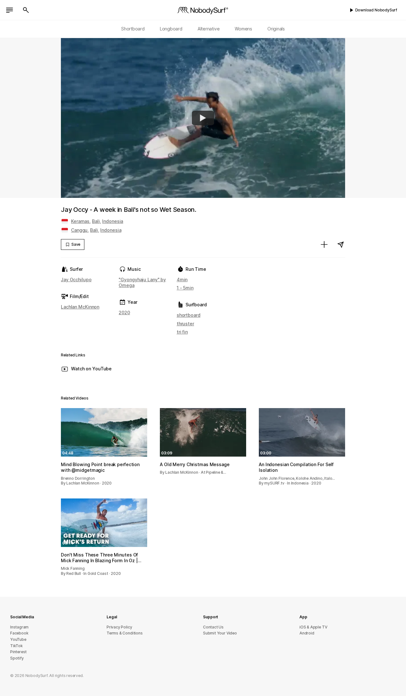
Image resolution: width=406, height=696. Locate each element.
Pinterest (18, 651)
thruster (185, 323)
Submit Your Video (220, 633)
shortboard (188, 315)
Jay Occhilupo (76, 279)
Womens (243, 28)
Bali (96, 221)
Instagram (19, 627)
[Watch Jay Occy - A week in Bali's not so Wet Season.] (203, 118)
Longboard (171, 28)
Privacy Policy (119, 627)
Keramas (80, 221)
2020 (124, 312)
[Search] (26, 10)
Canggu (79, 230)
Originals (276, 28)
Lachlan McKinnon (80, 306)
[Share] (340, 244)
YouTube (18, 639)
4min (182, 279)
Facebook (19, 633)
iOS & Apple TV (313, 627)
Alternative (209, 28)
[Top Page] (203, 10)
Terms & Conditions (125, 633)
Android (306, 633)
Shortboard (133, 28)
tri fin (182, 332)
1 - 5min (185, 287)
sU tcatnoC (213, 627)
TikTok (16, 645)
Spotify (17, 658)
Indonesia (112, 221)
